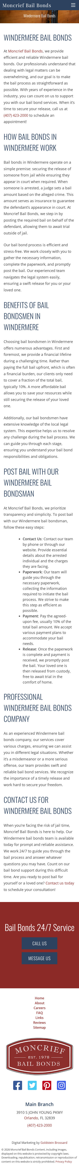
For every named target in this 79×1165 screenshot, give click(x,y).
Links (39, 1017)
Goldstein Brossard (54, 1143)
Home (39, 998)
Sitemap (39, 1027)
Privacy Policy (64, 1161)
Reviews (39, 1022)
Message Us (39, 958)
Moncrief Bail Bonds (26, 5)
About (39, 1003)
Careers (40, 1008)
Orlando (31, 1117)
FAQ (39, 1013)
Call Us (39, 943)
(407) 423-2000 (16, 115)
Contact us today (60, 883)
